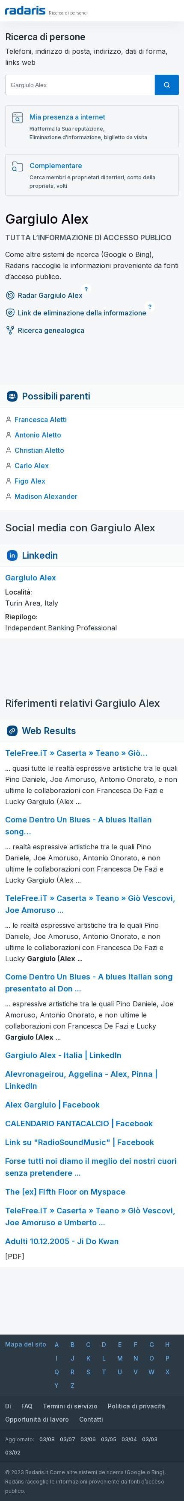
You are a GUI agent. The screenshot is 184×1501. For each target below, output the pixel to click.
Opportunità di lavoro (37, 1419)
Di (8, 1406)
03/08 (47, 1439)
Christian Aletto (39, 450)
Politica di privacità (136, 1406)
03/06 (88, 1439)
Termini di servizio (70, 1406)
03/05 (108, 1439)
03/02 (13, 1452)
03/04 (129, 1439)
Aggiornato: (19, 1439)
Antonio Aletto (38, 435)
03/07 (67, 1439)
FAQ (27, 1406)
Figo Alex (30, 481)
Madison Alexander (46, 496)
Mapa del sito (25, 1344)
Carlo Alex (32, 465)
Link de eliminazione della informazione (82, 313)
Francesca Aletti (41, 419)
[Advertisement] (92, 366)
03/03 (149, 1439)
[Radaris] (25, 10)
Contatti (91, 1419)
